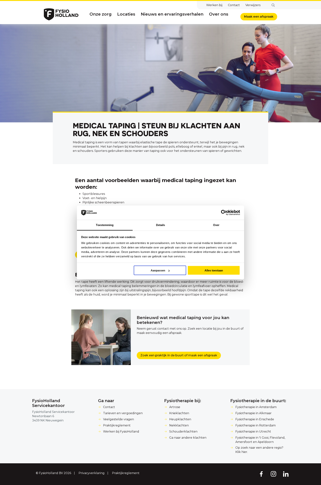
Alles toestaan (214, 270)
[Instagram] (273, 474)
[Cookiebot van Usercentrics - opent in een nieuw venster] (223, 212)
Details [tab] (160, 224)
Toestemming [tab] (105, 224)
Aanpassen (158, 270)
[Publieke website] (61, 14)
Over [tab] (216, 224)
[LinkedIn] (286, 474)
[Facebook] (261, 474)
